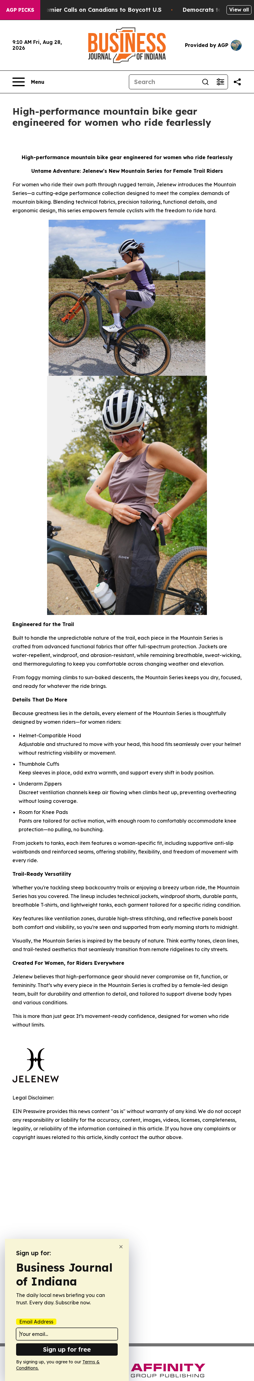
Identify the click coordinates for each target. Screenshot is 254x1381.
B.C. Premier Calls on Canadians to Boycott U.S (94, 9)
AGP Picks (20, 10)
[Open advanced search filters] (220, 82)
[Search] (205, 82)
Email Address (36, 1322)
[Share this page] (237, 82)
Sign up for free (67, 1349)
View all (239, 9)
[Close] (121, 1247)
